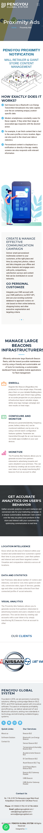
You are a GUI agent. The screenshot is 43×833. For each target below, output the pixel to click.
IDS (26, 829)
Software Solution (8, 737)
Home (13, 27)
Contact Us (5, 741)
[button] (19, 319)
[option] (10, 661)
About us (4, 733)
